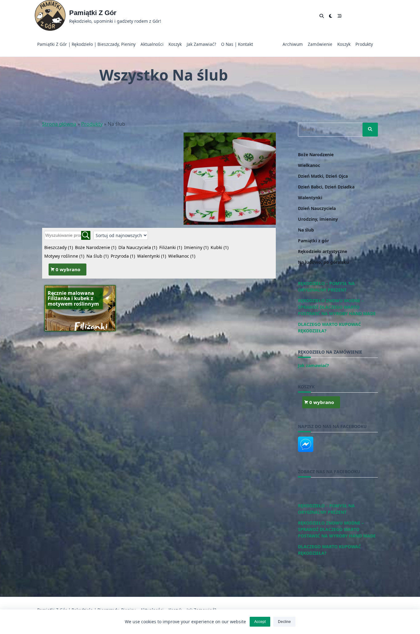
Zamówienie (320, 44)
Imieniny (196, 247)
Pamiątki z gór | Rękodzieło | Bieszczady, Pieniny (86, 44)
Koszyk (175, 44)
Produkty (364, 44)
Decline (284, 622)
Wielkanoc (181, 256)
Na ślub (97, 256)
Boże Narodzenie (95, 247)
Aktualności (152, 44)
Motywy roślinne (64, 256)
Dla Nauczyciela (137, 247)
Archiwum (293, 44)
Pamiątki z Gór (93, 13)
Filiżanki (170, 247)
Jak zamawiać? (201, 44)
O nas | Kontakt (237, 44)
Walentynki (151, 256)
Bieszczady (58, 247)
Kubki (219, 247)
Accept (260, 622)
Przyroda (123, 256)
